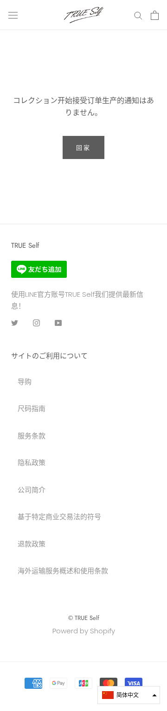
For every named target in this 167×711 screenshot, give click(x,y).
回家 (83, 147)
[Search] (138, 15)
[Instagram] (36, 322)
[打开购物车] (155, 15)
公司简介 (31, 490)
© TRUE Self (83, 617)
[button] (128, 695)
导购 (25, 381)
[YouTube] (58, 322)
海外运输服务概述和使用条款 (63, 571)
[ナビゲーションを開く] (13, 15)
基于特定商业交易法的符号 (59, 516)
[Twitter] (14, 322)
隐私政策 (31, 462)
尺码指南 (31, 408)
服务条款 (31, 436)
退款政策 (31, 544)
